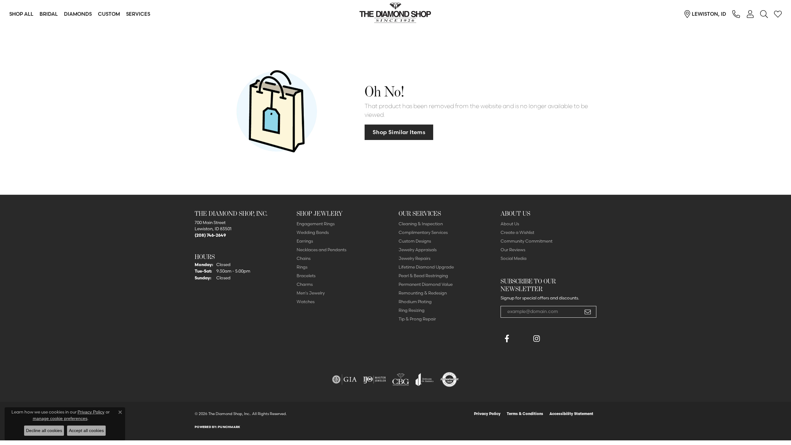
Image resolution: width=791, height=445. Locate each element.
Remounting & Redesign (423, 292)
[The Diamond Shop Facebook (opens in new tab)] (521, 339)
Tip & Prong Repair (417, 318)
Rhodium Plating (415, 301)
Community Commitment (526, 241)
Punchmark (229, 427)
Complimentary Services (423, 232)
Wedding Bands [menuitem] (313, 232)
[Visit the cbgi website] (400, 379)
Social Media (514, 258)
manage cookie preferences (60, 418)
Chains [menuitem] (304, 258)
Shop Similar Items (399, 132)
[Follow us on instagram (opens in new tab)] (536, 339)
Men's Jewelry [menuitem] (311, 292)
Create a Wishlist (517, 232)
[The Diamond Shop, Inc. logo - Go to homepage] (395, 14)
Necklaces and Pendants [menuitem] (321, 249)
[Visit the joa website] (425, 379)
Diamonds (78, 14)
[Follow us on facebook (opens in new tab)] (507, 339)
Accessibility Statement (571, 413)
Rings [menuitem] (302, 267)
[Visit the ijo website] (374, 379)
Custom (109, 14)
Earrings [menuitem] (305, 241)
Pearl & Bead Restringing (423, 275)
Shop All (21, 14)
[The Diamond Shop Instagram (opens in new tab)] (551, 339)
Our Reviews (513, 249)
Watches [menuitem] (306, 301)
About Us (510, 223)
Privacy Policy (487, 413)
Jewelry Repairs (414, 258)
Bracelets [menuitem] (306, 275)
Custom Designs (415, 241)
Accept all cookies (86, 430)
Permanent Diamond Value (426, 284)
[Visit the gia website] (344, 379)
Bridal (49, 14)
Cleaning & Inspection (421, 223)
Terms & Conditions (525, 413)
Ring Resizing (412, 310)
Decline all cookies (44, 430)
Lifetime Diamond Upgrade (426, 267)
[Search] (764, 14)
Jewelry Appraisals (418, 249)
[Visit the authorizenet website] (449, 379)
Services (138, 14)
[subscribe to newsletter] (587, 311)
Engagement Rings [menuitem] (316, 223)
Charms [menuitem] (305, 284)
